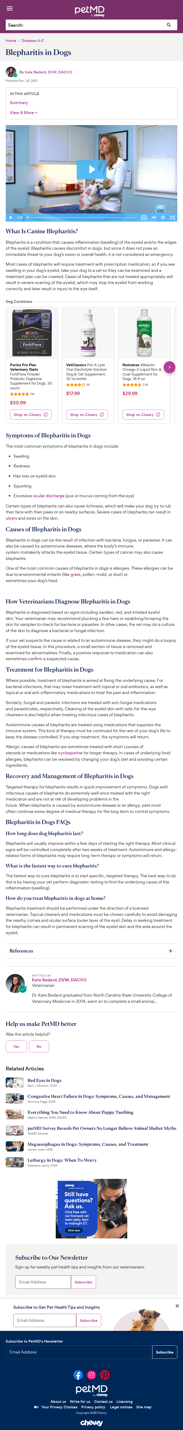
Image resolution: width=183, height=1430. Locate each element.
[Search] (169, 25)
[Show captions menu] (144, 217)
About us (58, 1401)
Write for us (80, 1401)
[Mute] (153, 217)
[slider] (82, 217)
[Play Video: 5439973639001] (92, 169)
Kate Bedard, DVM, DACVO (48, 72)
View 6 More (23, 112)
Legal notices (121, 1407)
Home (11, 40)
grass (76, 574)
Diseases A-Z (33, 40)
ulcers (11, 518)
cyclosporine (70, 753)
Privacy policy (93, 1407)
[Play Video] (10, 217)
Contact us (103, 1401)
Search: (15, 25)
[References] (91, 951)
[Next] (169, 367)
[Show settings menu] (163, 217)
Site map (144, 1407)
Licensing (124, 1401)
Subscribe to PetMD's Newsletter (34, 1341)
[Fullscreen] (172, 217)
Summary (19, 103)
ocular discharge (49, 496)
